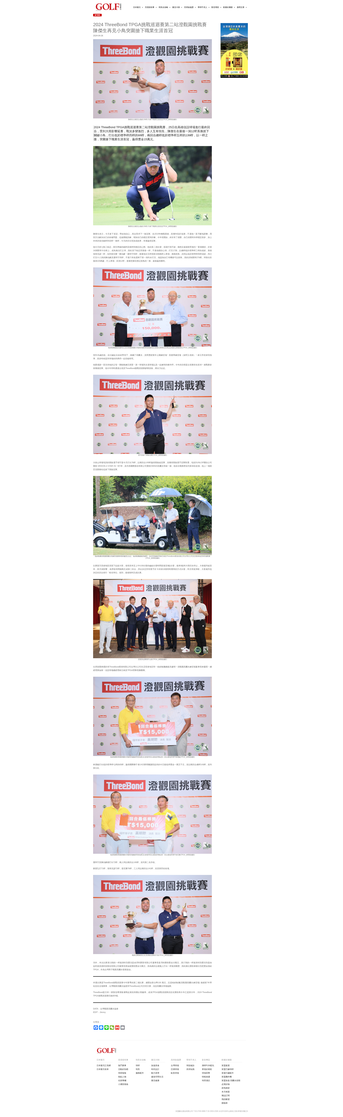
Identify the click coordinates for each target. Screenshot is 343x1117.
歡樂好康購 (228, 7)
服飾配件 (140, 1073)
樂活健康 (155, 1080)
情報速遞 (206, 1077)
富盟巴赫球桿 (228, 1069)
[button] (231, 75)
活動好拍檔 (123, 1069)
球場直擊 (206, 1073)
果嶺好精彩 (207, 1069)
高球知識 (190, 1069)
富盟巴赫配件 (228, 1073)
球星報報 (122, 1073)
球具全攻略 (163, 7)
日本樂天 (137, 7)
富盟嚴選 (226, 1065)
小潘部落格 (123, 1084)
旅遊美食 (155, 1065)
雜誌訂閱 (226, 1095)
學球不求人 (202, 7)
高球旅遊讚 (188, 7)
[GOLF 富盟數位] (108, 6)
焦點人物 (122, 1077)
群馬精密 (226, 1088)
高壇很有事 (149, 7)
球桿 (138, 1065)
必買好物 (226, 1084)
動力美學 (155, 1073)
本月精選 (226, 1092)
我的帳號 (226, 1099)
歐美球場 (175, 1073)
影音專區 (215, 7)
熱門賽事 (97, 15)
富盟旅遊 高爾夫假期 (231, 1080)
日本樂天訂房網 (104, 1065)
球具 (138, 1069)
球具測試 (206, 1080)
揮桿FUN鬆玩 (208, 1065)
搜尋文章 (240, 7)
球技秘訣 (190, 1065)
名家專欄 (122, 1080)
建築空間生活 (157, 1077)
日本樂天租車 (103, 1069)
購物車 (225, 1103)
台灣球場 (175, 1065)
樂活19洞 (176, 7)
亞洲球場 (175, 1069)
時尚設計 (155, 1069)
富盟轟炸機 (227, 1077)
